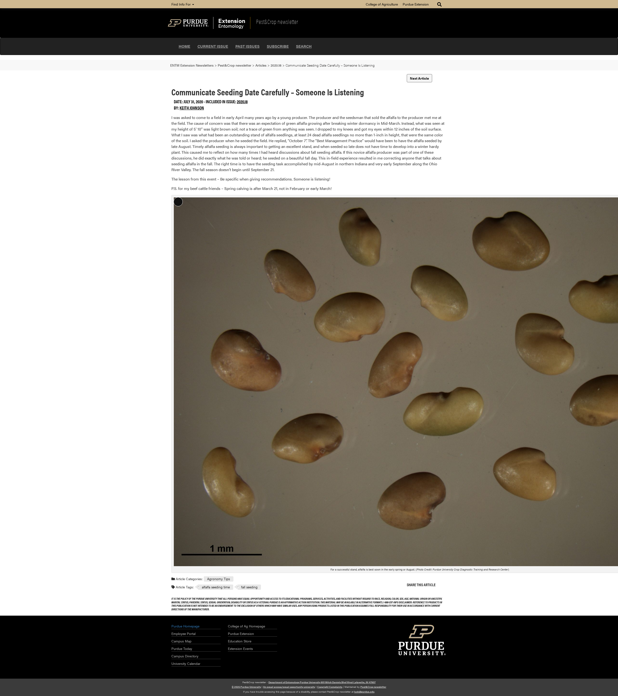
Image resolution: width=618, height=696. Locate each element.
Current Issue (212, 46)
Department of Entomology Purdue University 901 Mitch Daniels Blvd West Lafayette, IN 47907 (322, 682)
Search (304, 46)
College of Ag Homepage (246, 626)
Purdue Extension (416, 4)
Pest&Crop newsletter (277, 21)
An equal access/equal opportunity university (289, 687)
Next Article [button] (419, 78)
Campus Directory (184, 656)
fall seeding (249, 587)
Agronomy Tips (218, 578)
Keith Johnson (192, 108)
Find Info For (181, 4)
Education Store (239, 641)
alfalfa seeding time (216, 587)
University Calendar (185, 663)
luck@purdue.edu (364, 691)
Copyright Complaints (329, 687)
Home (184, 46)
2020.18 (242, 101)
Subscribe (278, 46)
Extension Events (240, 648)
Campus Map (181, 641)
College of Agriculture (382, 4)
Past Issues (247, 46)
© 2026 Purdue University (246, 687)
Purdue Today (181, 648)
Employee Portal (183, 633)
